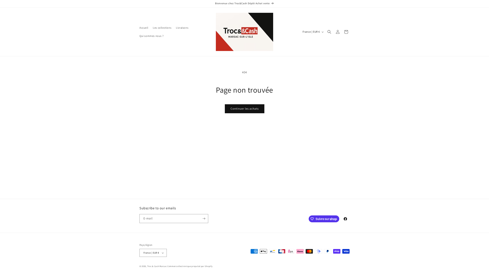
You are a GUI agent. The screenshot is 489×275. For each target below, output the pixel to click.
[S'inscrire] (204, 218)
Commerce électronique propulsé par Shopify (189, 266)
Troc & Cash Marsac (157, 266)
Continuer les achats (245, 108)
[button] (329, 32)
